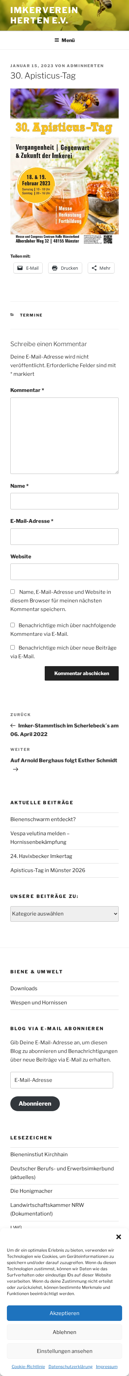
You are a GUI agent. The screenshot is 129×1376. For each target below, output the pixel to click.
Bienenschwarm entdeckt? (43, 819)
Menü (68, 40)
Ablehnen (64, 1332)
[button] (118, 1236)
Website (20, 556)
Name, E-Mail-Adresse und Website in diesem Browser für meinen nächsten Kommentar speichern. (60, 600)
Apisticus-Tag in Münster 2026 (47, 870)
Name (19, 486)
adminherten (85, 65)
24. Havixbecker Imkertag (41, 856)
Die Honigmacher (31, 1191)
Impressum (107, 1366)
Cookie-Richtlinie (28, 1366)
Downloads (23, 988)
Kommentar (27, 390)
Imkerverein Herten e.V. (44, 15)
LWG (16, 1228)
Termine (31, 315)
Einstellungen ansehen (65, 1351)
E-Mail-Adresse (31, 521)
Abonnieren (35, 1103)
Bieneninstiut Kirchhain (39, 1154)
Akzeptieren (64, 1313)
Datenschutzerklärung (71, 1366)
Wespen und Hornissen (38, 1003)
